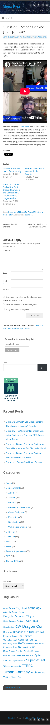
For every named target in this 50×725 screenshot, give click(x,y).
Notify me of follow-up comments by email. (22, 305)
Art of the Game (10, 612)
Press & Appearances (39, 37)
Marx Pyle (11, 6)
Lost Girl (17, 647)
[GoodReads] (43, 5)
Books (9, 483)
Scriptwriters (14, 522)
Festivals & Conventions (19, 507)
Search (6, 362)
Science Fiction (22, 655)
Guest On (18, 37)
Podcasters (13, 517)
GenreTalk (10, 532)
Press (29, 37)
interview (29, 644)
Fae (20, 636)
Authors (11, 497)
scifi (31, 655)
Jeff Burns (39, 643)
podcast (6, 655)
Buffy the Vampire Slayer (18, 616)
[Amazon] (39, 5)
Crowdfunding (8, 627)
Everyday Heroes (10, 636)
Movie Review (9, 651)
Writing (6, 677)
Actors (11, 493)
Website (5, 289)
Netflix (19, 651)
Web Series (38, 672)
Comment (5, 252)
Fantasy (28, 636)
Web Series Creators (17, 527)
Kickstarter (7, 647)
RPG (8, 556)
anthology (34, 607)
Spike (37, 655)
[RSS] (47, 5)
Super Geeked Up (19, 661)
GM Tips (33, 640)
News (24, 37)
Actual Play (15, 608)
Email (5, 282)
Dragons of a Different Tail (18, 212)
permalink (28, 215)
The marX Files (13, 561)
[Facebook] (30, 5)
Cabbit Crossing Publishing (14, 621)
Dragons (7, 632)
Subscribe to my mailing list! (19, 339)
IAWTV (21, 643)
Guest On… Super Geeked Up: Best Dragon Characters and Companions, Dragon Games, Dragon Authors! (11, 191)
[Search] (42, 367)
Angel (24, 608)
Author (21, 612)
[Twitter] (34, 5)
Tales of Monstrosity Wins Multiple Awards (34, 171)
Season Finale (24, 127)
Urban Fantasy (8, 215)
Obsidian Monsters (31, 651)
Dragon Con (32, 626)
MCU (34, 647)
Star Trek (7, 660)
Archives (7, 581)
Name (5, 274)
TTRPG (27, 665)
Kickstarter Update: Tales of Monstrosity (12, 170)
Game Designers (16, 512)
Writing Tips (16, 677)
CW (18, 626)
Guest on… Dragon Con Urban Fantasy (24, 462)
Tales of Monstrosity (35, 212)
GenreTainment (13, 488)
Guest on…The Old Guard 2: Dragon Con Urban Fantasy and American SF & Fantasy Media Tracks (25, 435)
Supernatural (35, 660)
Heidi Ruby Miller (10, 644)
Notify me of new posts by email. (18, 309)
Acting (5, 608)
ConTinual (32, 620)
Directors (12, 502)
